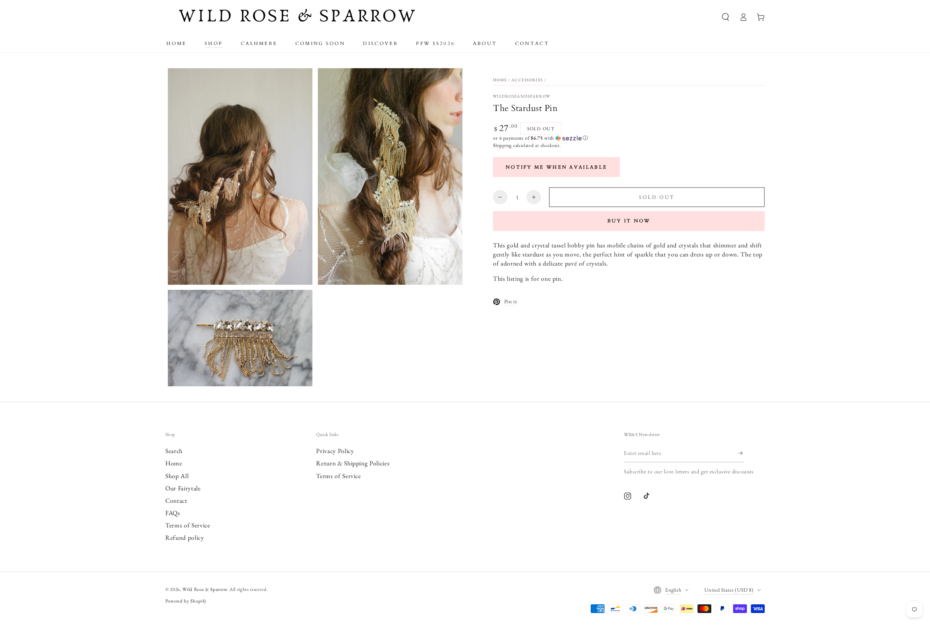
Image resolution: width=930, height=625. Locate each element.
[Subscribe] (741, 453)
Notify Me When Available (556, 167)
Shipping (502, 145)
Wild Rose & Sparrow (204, 589)
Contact (176, 500)
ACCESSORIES (527, 79)
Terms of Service (187, 525)
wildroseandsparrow (521, 96)
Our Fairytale (183, 488)
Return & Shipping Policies (352, 463)
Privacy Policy (335, 451)
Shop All (177, 476)
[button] (725, 17)
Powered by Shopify (186, 601)
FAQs (172, 513)
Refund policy (184, 537)
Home (500, 79)
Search (174, 451)
